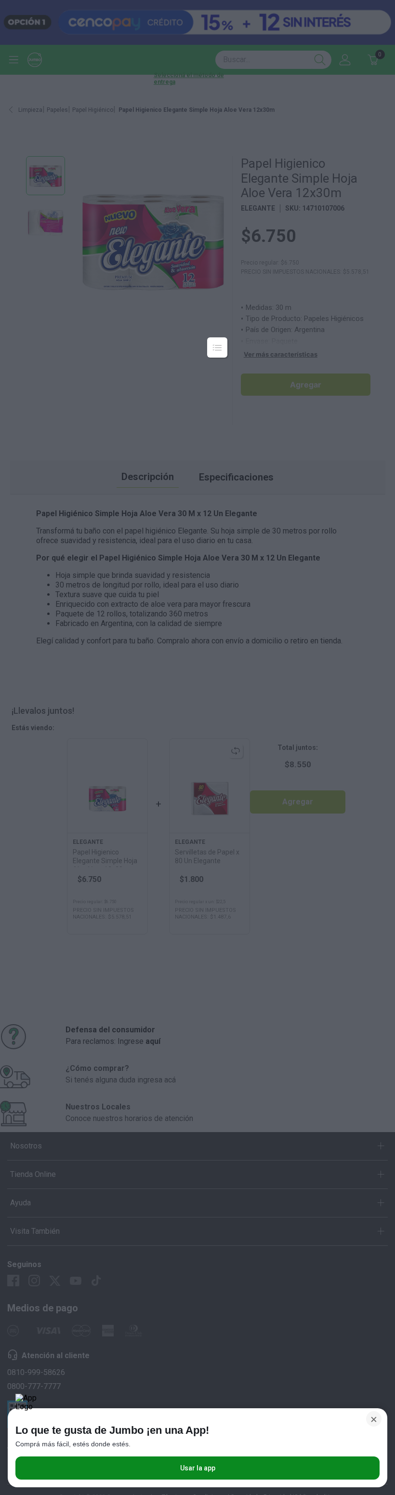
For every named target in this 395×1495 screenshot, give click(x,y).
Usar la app (197, 1468)
